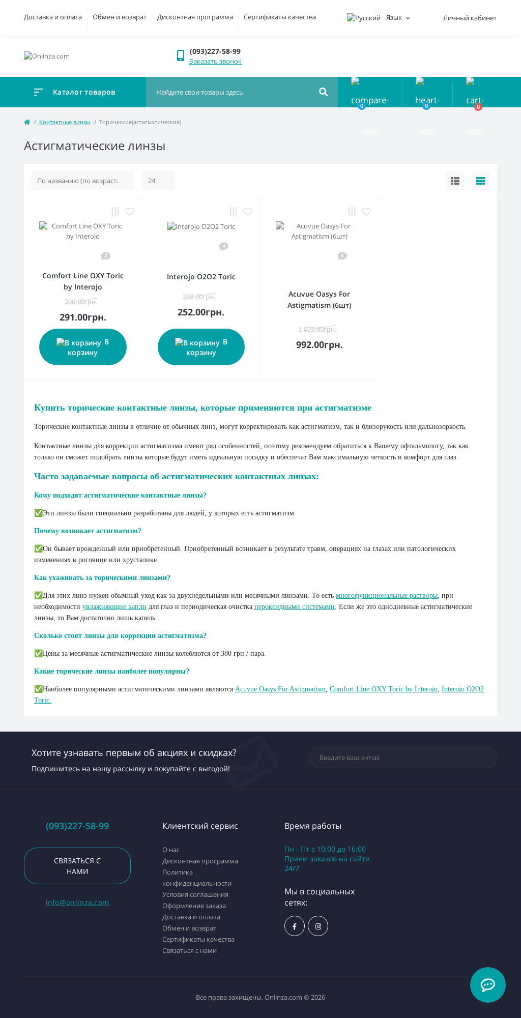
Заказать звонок (215, 61)
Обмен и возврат (120, 16)
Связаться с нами (77, 866)
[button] (221, 51)
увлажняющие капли (114, 606)
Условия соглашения (195, 894)
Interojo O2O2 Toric (201, 276)
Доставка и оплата (53, 16)
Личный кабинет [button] (470, 17)
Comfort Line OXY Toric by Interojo (384, 689)
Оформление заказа (194, 905)
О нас (171, 849)
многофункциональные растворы (387, 595)
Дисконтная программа (195, 16)
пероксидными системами (294, 606)
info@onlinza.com (77, 902)
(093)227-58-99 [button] (77, 826)
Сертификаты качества (280, 16)
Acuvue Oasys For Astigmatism (280, 689)
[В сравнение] (115, 211)
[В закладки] (129, 211)
